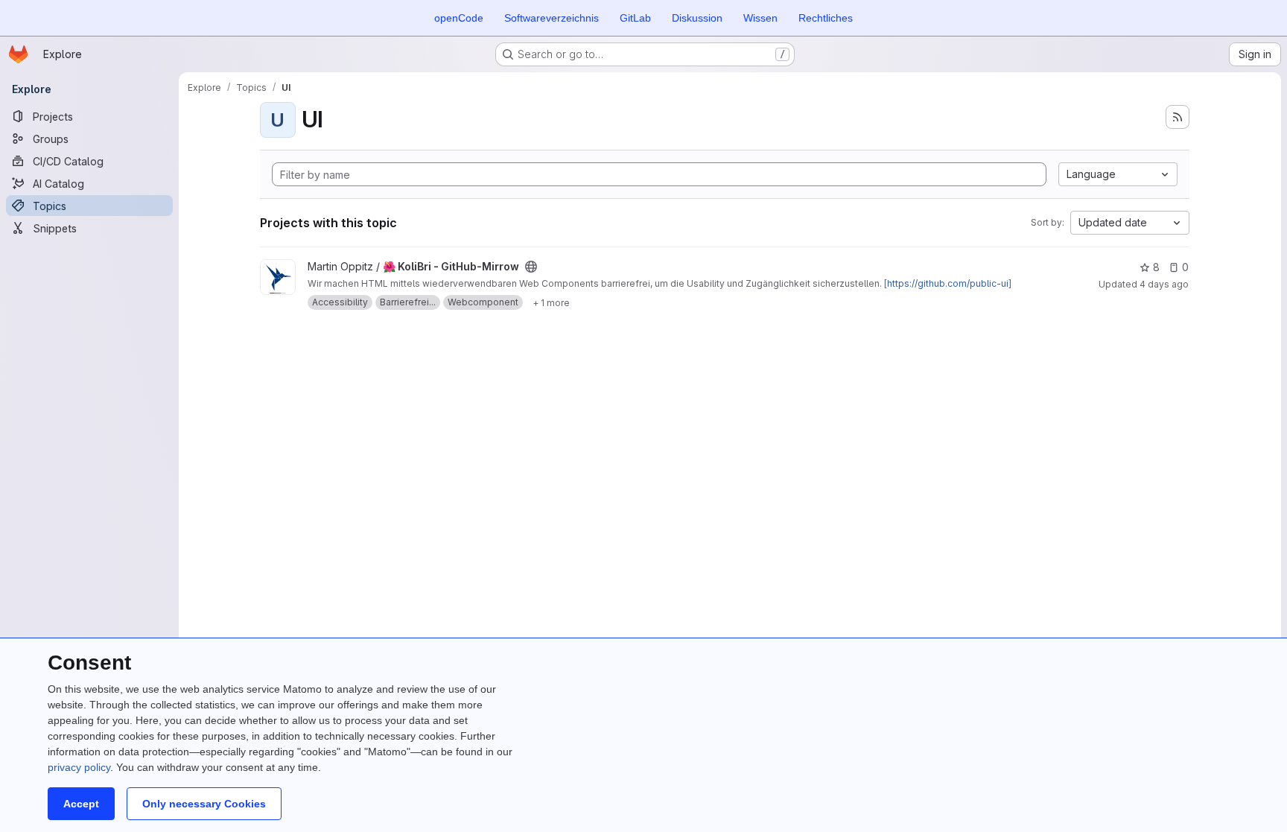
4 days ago (1164, 284)
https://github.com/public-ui (947, 283)
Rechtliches (825, 18)
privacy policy (79, 767)
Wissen (760, 18)
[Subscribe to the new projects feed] (1177, 117)
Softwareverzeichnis (551, 18)
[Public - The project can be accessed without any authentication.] (531, 267)
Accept (81, 804)
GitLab (635, 18)
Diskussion (697, 18)
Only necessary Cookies (204, 804)
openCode (458, 18)
